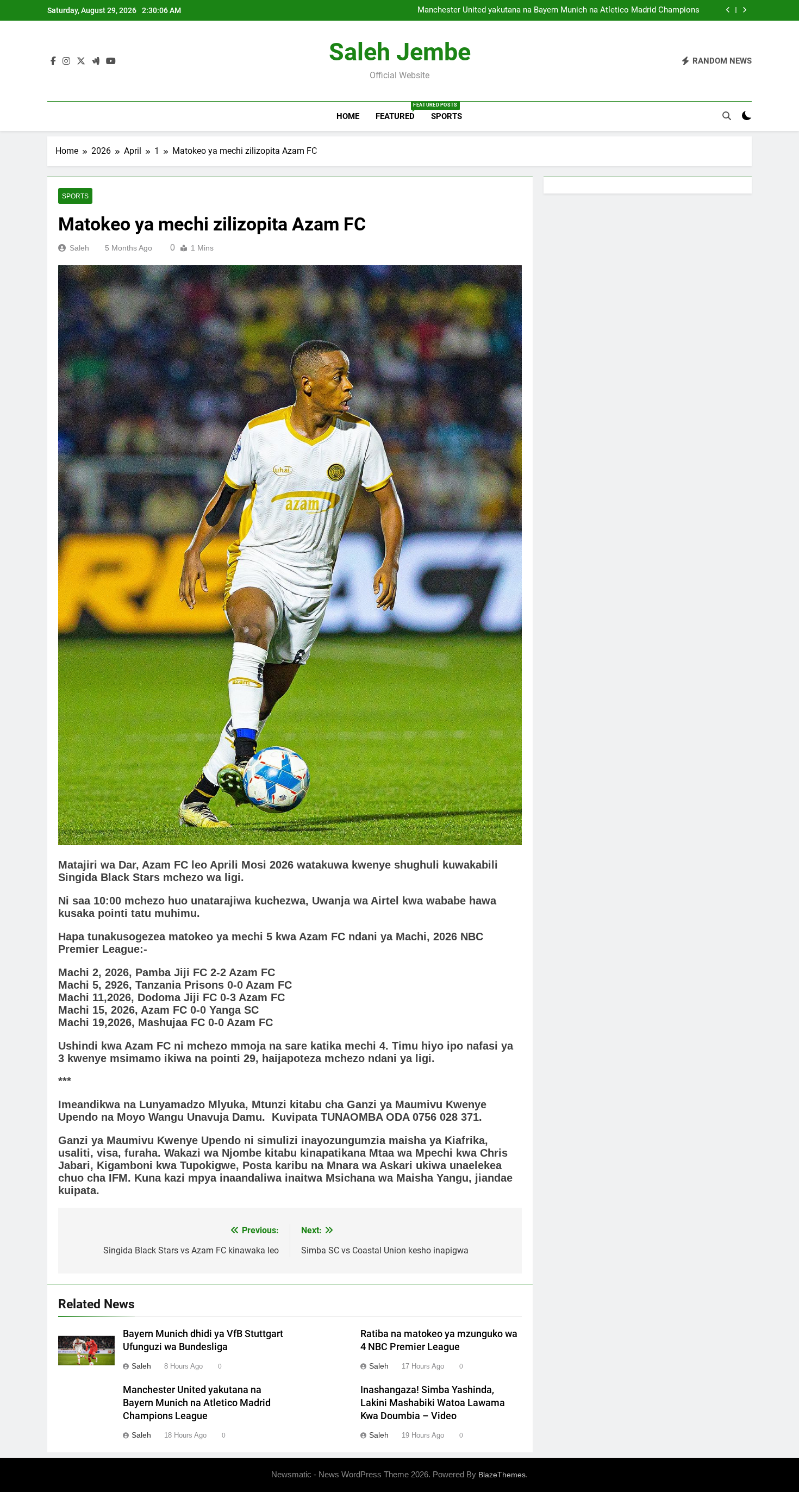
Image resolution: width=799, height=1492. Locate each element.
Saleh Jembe (400, 52)
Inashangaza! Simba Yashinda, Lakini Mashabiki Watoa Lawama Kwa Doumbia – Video (432, 1402)
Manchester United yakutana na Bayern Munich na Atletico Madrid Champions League (558, 10)
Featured (399, 111)
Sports (446, 116)
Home (347, 116)
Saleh (79, 248)
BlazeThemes (502, 1474)
